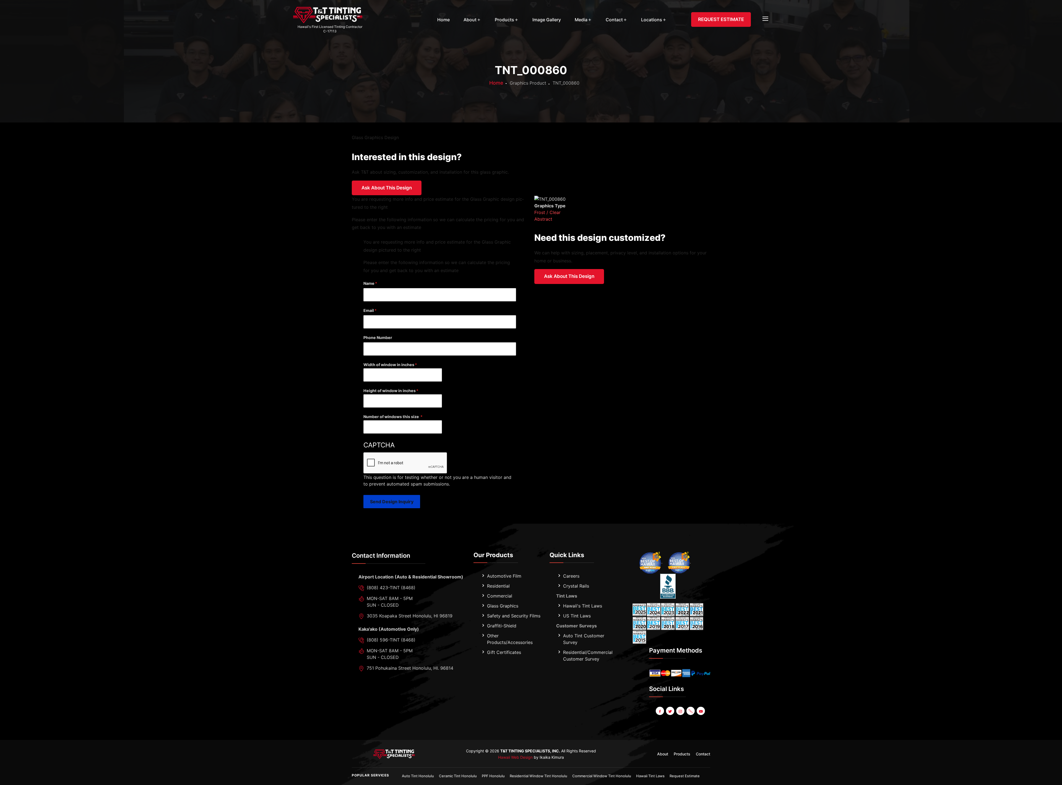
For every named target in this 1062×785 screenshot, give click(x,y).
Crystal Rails (576, 586)
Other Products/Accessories (510, 639)
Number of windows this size (391, 416)
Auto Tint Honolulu (418, 776)
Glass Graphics (502, 606)
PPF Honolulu (493, 776)
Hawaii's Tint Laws (582, 606)
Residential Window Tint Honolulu (538, 776)
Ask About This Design (386, 188)
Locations (651, 19)
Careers (571, 576)
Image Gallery (546, 19)
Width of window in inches (388, 364)
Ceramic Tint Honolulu (458, 776)
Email (368, 310)
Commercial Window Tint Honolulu (601, 776)
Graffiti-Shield (501, 625)
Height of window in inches (389, 390)
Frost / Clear (547, 212)
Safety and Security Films (513, 616)
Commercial (499, 596)
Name (368, 283)
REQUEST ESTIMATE (721, 19)
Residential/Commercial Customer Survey (588, 656)
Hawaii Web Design (515, 757)
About (470, 19)
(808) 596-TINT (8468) (391, 640)
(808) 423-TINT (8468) (391, 587)
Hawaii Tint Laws (650, 776)
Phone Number (377, 337)
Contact (614, 19)
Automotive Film (504, 576)
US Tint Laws (577, 616)
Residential (498, 586)
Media (581, 19)
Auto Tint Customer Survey (583, 639)
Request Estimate (685, 776)
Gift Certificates (504, 652)
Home (443, 19)
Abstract (543, 219)
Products (504, 19)
